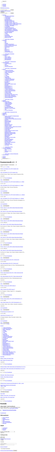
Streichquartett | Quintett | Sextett (10, 83)
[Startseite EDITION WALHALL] (4, 7)
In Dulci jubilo (7, 129)
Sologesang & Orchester (9, 107)
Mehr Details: (9, 39)
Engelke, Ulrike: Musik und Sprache (6, 376)
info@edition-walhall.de (14, 408)
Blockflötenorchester (8, 19)
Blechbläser (5, 40)
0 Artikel (2, 10)
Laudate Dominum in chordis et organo (11, 130)
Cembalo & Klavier (8, 63)
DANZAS (6, 119)
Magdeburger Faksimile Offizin (10, 132)
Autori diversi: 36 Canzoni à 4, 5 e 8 (6, 315)
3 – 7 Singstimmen (8, 106)
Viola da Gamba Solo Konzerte (10, 90)
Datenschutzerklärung (6, 421)
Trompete (6, 43)
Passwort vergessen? (3, 446)
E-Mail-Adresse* (3, 443)
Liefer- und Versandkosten (7, 422)
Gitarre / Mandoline (8, 57)
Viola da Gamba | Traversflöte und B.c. (11, 94)
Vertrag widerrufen (6, 417)
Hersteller (2, 431)
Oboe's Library (7, 138)
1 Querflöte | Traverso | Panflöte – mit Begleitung (13, 23)
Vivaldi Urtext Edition (8, 144)
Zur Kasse (4, 4)
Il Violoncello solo (8, 128)
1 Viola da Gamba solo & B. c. (10, 89)
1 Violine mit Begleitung (9, 70)
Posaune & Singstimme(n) (9, 46)
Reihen (4, 114)
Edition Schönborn (8, 120)
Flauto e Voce (7, 122)
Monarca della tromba (8, 134)
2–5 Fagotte (7, 34)
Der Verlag (4, 428)
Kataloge (4, 429)
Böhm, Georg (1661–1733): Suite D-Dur (7, 397)
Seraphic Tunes (7, 143)
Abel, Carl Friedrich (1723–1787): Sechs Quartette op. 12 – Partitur (11, 185)
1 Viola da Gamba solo (9, 88)
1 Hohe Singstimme (8, 102)
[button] (8, 166)
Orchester (4, 100)
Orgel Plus (6, 65)
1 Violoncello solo (8, 78)
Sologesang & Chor (6, 101)
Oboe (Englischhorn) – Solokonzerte (11, 29)
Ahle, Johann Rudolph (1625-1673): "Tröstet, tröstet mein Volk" (11, 276)
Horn (5, 41)
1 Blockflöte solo (8, 16)
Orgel (6, 64)
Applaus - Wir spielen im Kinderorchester (12, 115)
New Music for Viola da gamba (10, 137)
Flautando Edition (8, 121)
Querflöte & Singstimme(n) (9, 27)
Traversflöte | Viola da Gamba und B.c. (11, 24)
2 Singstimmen (7, 105)
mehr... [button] (1, 179)
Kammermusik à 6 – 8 (8, 87)
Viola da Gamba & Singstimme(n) (10, 96)
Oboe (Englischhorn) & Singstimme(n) (11, 30)
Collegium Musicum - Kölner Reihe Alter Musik (13, 118)
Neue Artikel (2, 393)
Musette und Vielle (8, 37)
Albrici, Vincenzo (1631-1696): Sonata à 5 (7, 289)
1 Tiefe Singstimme (8, 104)
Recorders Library (8, 141)
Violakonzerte (7, 77)
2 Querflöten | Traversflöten (9, 25)
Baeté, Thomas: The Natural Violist (6, 360)
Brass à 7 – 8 (7, 49)
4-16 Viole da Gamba (8, 93)
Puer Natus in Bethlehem (9, 139)
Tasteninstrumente (6, 62)
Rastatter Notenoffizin (8, 140)
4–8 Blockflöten (7, 18)
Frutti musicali (7, 123)
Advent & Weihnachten (9, 36)
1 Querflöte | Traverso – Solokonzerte (11, 22)
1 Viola (6, 75)
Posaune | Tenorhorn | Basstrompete (11, 45)
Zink (5, 42)
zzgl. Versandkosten (8, 177)
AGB (3, 420)
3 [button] (4, 166)
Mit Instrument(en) (8, 58)
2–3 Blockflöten (7, 17)
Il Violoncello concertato (9, 127)
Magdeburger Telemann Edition (10, 133)
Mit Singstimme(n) (8, 59)
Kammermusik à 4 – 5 (8, 86)
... (5, 166)
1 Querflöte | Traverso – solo (9, 21)
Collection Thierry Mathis (9, 117)
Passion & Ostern (5, 154)
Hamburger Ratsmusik (8, 124)
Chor (5, 109)
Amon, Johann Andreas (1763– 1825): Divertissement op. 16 (10, 302)
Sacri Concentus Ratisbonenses (10, 142)
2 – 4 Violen (7, 76)
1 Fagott (6, 33)
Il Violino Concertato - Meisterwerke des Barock (13, 126)
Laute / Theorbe (7, 56)
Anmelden (4, 6)
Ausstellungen (5, 427)
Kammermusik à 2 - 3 (8, 85)
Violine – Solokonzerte (9, 72)
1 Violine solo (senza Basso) (9, 71)
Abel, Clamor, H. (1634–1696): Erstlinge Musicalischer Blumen (11, 211)
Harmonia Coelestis (8, 125)
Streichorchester (7, 82)
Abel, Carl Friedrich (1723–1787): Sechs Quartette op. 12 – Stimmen (12, 198)
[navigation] (2, 437)
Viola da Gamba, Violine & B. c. (10, 95)
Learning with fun (8, 131)
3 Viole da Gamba (8, 92)
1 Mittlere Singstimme (8, 103)
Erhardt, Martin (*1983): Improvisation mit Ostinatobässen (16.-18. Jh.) (12, 368)
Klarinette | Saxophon (8, 32)
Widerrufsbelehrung (6, 419)
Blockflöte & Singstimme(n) (9, 20)
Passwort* (2, 444)
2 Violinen (6, 73)
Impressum (4, 423)
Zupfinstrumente (5, 54)
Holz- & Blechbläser (8, 148)
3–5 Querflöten (7, 26)
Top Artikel (2, 356)
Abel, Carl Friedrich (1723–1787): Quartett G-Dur (9, 172)
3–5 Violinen (7, 74)
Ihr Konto (4, 5)
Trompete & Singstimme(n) (9, 44)
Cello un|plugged (8, 116)
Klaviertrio (6, 84)
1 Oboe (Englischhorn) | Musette (10, 28)
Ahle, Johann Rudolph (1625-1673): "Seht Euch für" (9, 263)
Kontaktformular (3, 412)
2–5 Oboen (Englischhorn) (9, 31)
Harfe (6, 55)
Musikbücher (7, 136)
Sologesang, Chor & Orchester (10, 108)
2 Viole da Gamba (8, 91)
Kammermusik (7, 35)
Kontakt (4, 418)
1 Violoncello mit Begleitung (10, 79)
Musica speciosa (7, 135)
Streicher (4, 69)
